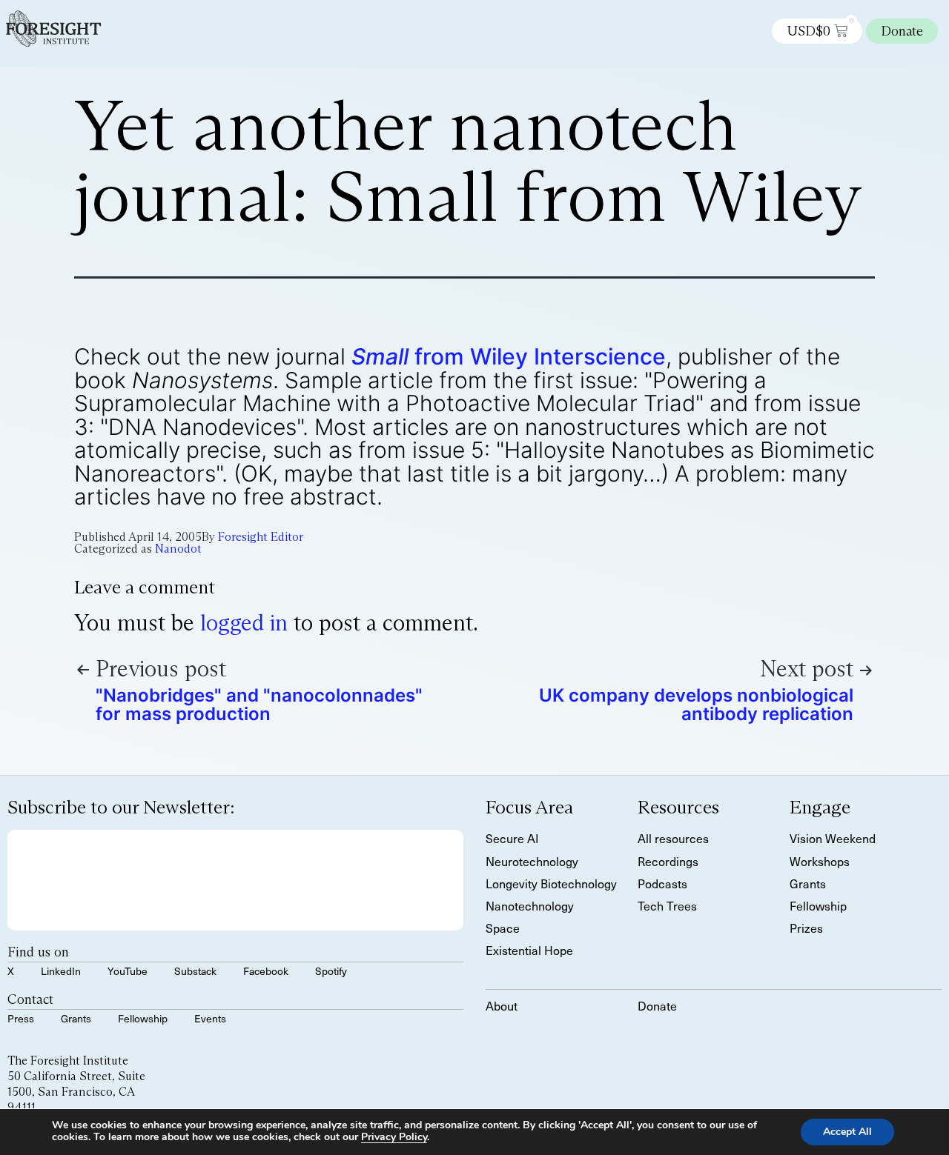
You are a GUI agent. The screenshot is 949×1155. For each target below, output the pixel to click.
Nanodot (178, 549)
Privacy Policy (394, 1137)
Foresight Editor (260, 537)
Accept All (847, 1132)
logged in (244, 622)
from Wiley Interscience (508, 356)
